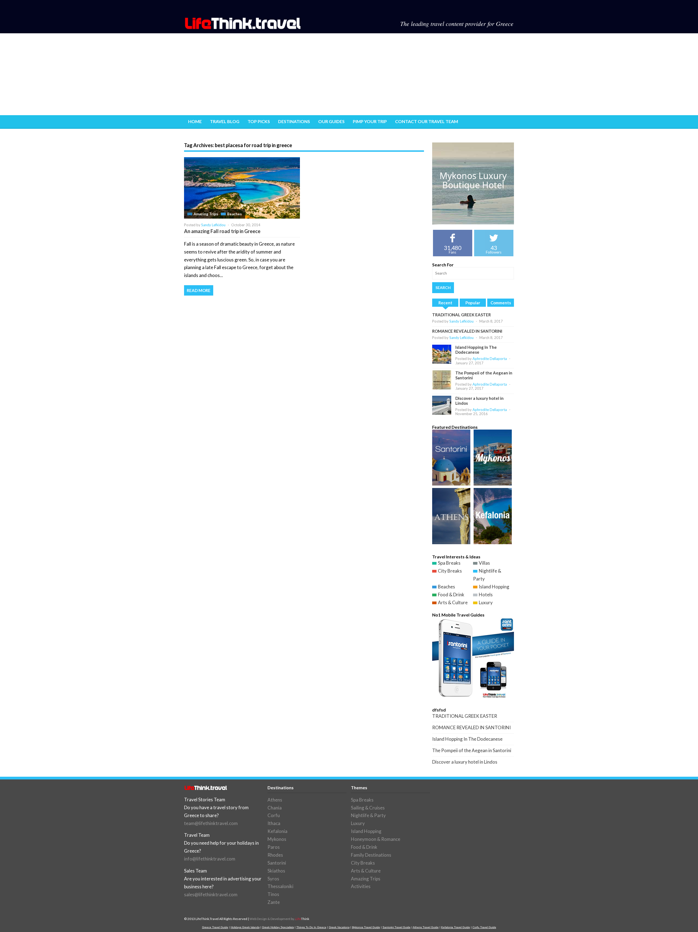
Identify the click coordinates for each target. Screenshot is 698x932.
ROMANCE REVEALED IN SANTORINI (467, 331)
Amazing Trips (206, 214)
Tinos (273, 894)
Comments (501, 302)
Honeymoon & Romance (375, 839)
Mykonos (276, 839)
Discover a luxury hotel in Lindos (464, 762)
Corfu (273, 815)
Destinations (294, 121)
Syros (273, 879)
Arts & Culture (453, 602)
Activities (361, 886)
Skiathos (276, 871)
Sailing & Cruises (368, 808)
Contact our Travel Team (426, 121)
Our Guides (331, 121)
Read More (198, 290)
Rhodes (275, 855)
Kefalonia (277, 831)
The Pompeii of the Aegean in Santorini (471, 750)
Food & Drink (451, 594)
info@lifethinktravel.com (209, 859)
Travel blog (224, 121)
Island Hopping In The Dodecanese (476, 350)
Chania (274, 808)
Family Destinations (371, 855)
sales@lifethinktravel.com (210, 894)
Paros (273, 847)
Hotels (486, 594)
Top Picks (259, 121)
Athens (274, 800)
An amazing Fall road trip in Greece (222, 231)
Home (195, 121)
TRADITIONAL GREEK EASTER (461, 314)
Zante (273, 902)
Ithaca (273, 823)
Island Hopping (494, 586)
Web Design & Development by (279, 919)
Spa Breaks (449, 563)
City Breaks (450, 571)
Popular (472, 302)
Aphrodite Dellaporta (490, 358)
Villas (484, 563)
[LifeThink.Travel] (243, 27)
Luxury (486, 602)
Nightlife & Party (368, 815)
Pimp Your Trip (370, 121)
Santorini (276, 863)
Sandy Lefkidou (213, 225)
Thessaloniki (280, 886)
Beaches (234, 214)
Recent (445, 302)
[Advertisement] (349, 74)
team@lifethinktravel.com (211, 823)
